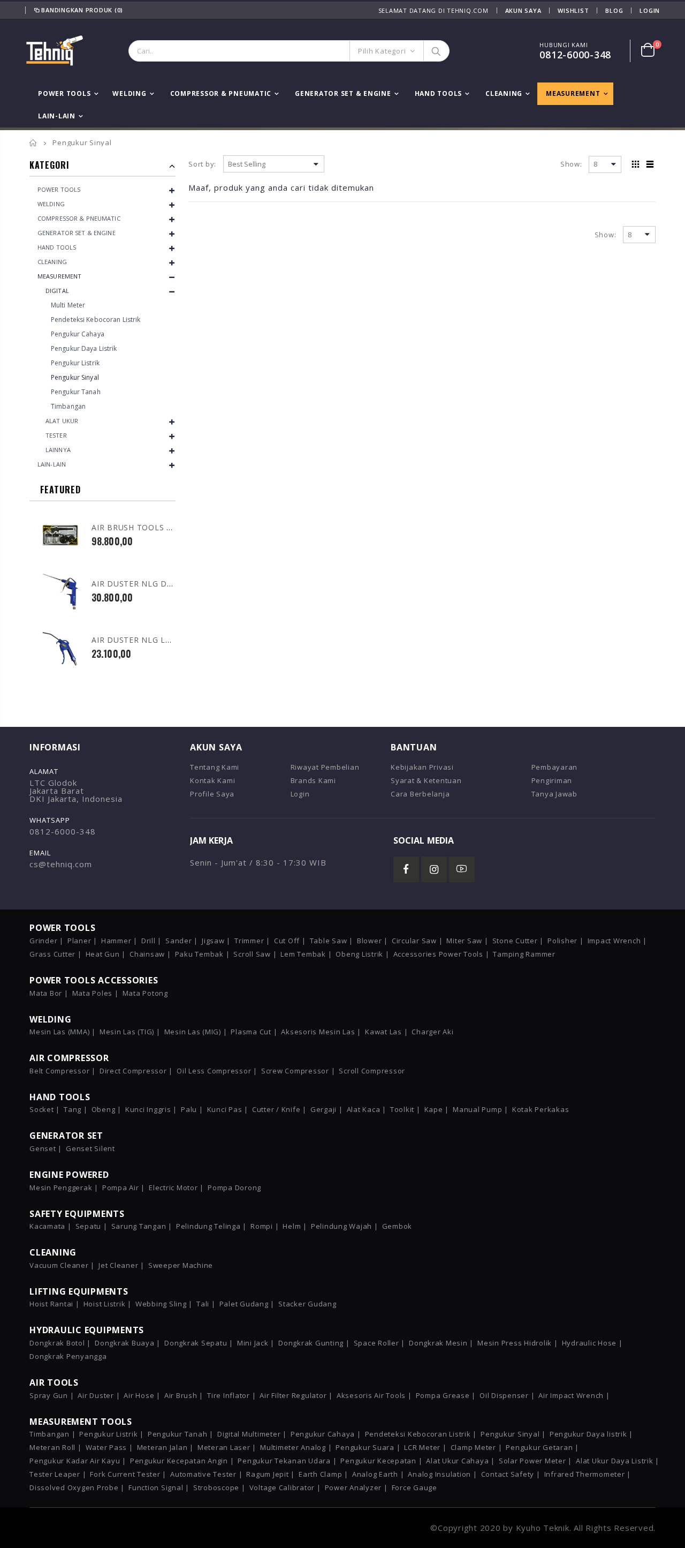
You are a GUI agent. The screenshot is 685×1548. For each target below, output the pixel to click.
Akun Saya (523, 10)
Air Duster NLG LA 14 (137, 640)
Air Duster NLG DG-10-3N (145, 583)
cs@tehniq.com (60, 864)
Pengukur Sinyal (75, 377)
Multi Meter (68, 305)
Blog (614, 10)
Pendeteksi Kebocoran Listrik (95, 319)
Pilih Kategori (382, 51)
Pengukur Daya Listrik (84, 348)
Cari (436, 51)
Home (33, 142)
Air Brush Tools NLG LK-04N (153, 527)
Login (650, 10)
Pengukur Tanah (76, 391)
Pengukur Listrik (75, 362)
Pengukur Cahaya (77, 334)
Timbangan (68, 406)
